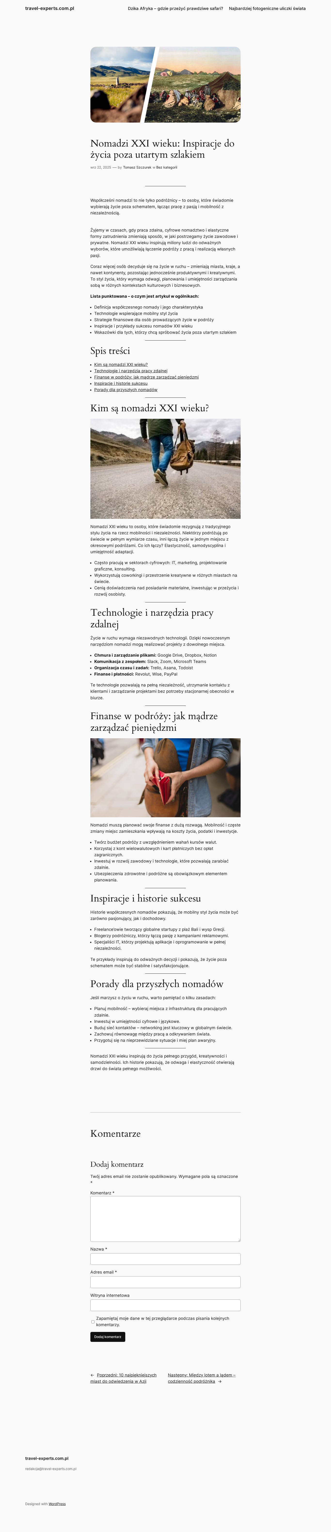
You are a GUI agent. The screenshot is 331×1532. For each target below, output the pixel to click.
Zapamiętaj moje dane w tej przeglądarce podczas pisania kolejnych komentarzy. (162, 1321)
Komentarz (102, 1192)
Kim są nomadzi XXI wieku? (121, 364)
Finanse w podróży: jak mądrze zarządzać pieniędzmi (146, 377)
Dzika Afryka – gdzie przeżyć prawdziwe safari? (175, 8)
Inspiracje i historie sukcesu (121, 383)
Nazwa (98, 1249)
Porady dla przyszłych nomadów (126, 389)
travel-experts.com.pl (49, 8)
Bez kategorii (166, 167)
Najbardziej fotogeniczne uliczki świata (267, 8)
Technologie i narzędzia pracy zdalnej (130, 370)
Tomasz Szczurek (137, 167)
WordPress (57, 1504)
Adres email (103, 1272)
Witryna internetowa (110, 1295)
